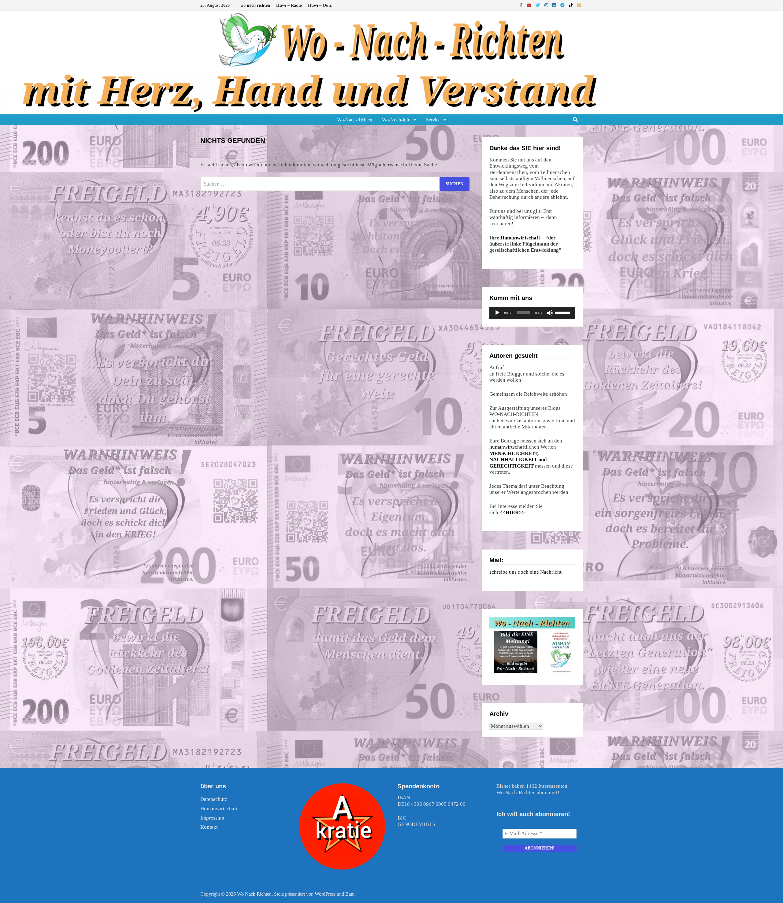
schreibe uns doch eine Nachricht (525, 572)
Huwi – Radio (289, 5)
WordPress (325, 894)
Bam (349, 894)
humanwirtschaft (507, 447)
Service (433, 119)
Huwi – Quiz (320, 5)
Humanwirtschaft (520, 238)
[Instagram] (547, 5)
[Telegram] (563, 5)
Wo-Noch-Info (396, 119)
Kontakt (209, 827)
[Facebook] (521, 5)
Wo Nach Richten (254, 894)
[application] (532, 313)
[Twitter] (538, 5)
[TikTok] (571, 5)
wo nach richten (255, 5)
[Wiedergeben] (497, 313)
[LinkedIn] (555, 5)
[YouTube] (529, 5)
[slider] (563, 312)
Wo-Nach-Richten (354, 119)
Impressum (212, 818)
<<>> (512, 512)
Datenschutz (213, 799)
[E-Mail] (579, 5)
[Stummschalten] (550, 313)
